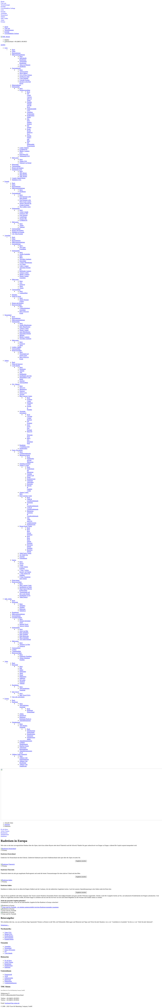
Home (2, 1)
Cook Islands (8, 953)
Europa (3, 22)
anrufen (3, 45)
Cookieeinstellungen (10, 983)
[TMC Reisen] (5, 36)
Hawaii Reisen (8, 937)
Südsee (3, 17)
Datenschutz (8, 981)
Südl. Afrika (4, 18)
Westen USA (8, 934)
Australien (4, 13)
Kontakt (3, 6)
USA (2, 10)
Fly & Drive (4, 829)
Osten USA (7, 932)
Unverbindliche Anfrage (8, 8)
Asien (2, 20)
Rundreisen (4, 833)
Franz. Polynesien (9, 950)
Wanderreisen (5, 834)
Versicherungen (5, 5)
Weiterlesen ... (5, 925)
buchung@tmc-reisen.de (12, 1003)
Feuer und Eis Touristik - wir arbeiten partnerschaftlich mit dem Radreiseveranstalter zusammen (30, 907)
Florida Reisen (8, 936)
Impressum (7, 979)
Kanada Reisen (9, 939)
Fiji (5, 951)
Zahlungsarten (8, 978)
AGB (6, 976)
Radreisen (4, 836)
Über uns (3, 3)
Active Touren (5, 831)
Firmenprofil (8, 974)
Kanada (3, 11)
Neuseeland (4, 15)
